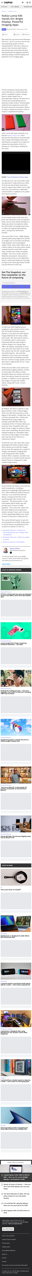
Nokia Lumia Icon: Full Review (13, 542)
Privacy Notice (24, 293)
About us (4, 1254)
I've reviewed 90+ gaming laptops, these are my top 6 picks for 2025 (16, 1204)
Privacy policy (6, 1243)
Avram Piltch (12, 29)
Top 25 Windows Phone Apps (17, 177)
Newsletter (27, 34)
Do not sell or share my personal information (15, 1265)
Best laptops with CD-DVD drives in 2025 (16, 1212)
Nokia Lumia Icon (13, 135)
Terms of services (22, 291)
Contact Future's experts (9, 1239)
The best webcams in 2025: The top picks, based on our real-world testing (16, 1196)
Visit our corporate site (15, 1223)
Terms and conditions (8, 1236)
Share (6, 34)
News (4, 29)
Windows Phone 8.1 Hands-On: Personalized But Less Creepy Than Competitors (15, 532)
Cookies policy (6, 1247)
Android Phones (12, 11)
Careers (4, 1261)
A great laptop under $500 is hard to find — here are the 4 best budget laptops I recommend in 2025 (17, 1177)
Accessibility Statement (8, 1250)
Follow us (18, 34)
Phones (4, 11)
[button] (2, 2)
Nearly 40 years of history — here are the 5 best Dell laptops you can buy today (17, 1187)
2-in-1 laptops (15, 6)
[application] (16, 161)
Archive (4, 1258)
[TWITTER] (11, 553)
